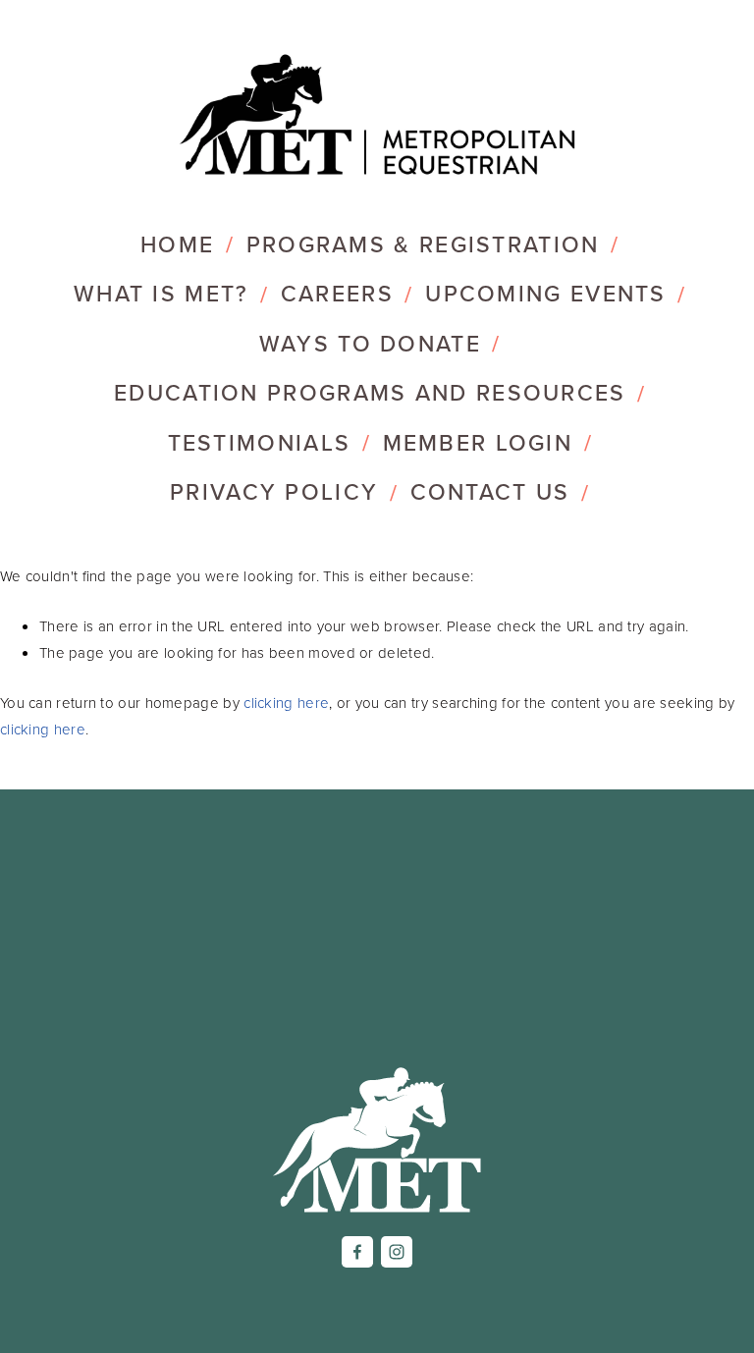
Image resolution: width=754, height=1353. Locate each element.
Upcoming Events (546, 293)
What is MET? (161, 293)
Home (177, 244)
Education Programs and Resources (370, 392)
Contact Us (490, 491)
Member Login (478, 442)
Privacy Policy (274, 491)
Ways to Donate (370, 343)
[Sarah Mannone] (396, 1252)
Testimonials (259, 442)
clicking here (286, 702)
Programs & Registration (423, 244)
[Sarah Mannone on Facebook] (357, 1252)
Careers (337, 293)
